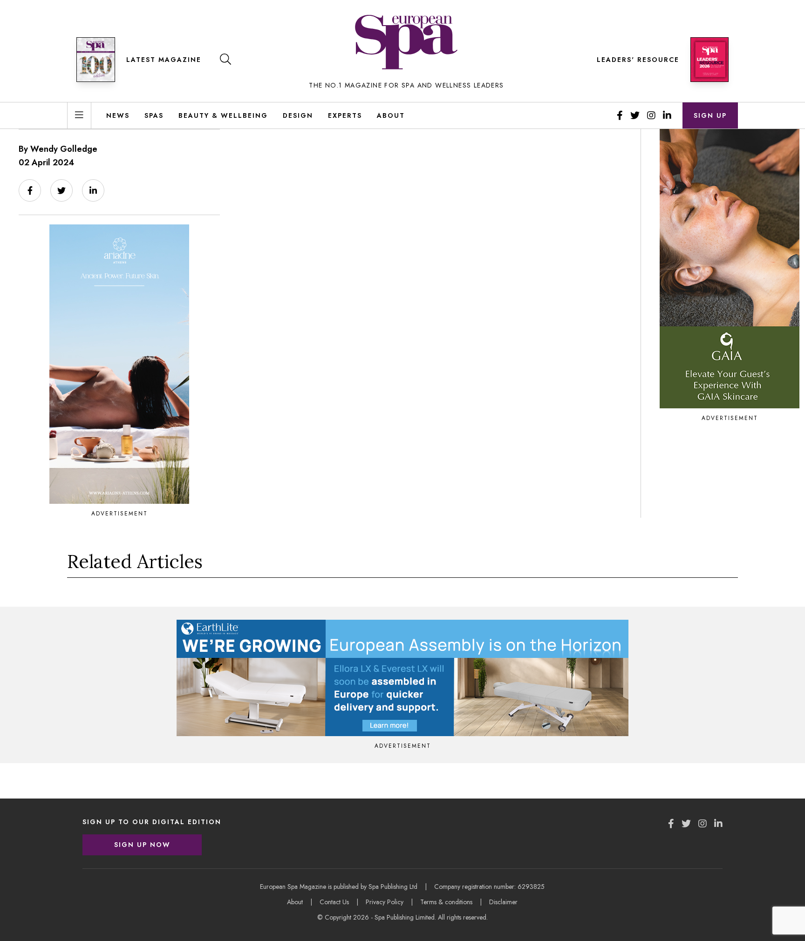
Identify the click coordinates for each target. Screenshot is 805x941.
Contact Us (334, 902)
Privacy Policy (384, 902)
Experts (345, 115)
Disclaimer (503, 902)
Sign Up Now (142, 844)
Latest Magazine (163, 59)
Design (298, 115)
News (118, 115)
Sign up (710, 115)
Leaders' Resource (638, 59)
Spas (154, 115)
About (391, 115)
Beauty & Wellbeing (223, 115)
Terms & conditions (446, 902)
